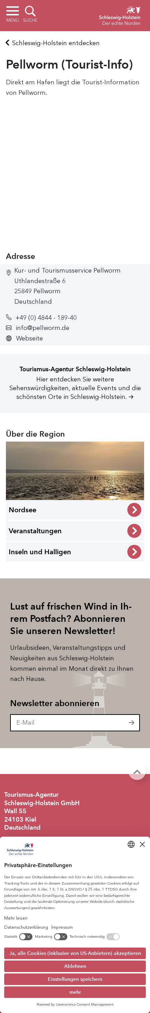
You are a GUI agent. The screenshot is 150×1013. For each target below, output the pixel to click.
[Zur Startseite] (119, 15)
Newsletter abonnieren (54, 703)
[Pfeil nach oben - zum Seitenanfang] (137, 771)
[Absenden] (132, 723)
